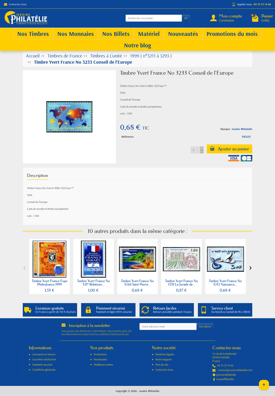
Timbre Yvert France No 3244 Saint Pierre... (137, 282)
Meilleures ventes (103, 364)
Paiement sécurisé (42, 364)
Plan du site (161, 364)
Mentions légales (164, 354)
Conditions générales (44, 369)
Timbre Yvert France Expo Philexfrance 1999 (49, 282)
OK (186, 18)
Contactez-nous (18, 4)
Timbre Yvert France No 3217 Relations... (93, 282)
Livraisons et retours (44, 354)
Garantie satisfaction (44, 359)
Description (37, 175)
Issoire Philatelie (242, 129)
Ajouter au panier (233, 149)
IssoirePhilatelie (225, 379)
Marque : (226, 129)
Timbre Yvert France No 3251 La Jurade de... (181, 282)
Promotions (100, 354)
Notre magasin (163, 359)
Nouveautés (100, 359)
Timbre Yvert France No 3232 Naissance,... (225, 282)
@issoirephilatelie (226, 374)
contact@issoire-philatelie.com (235, 370)
